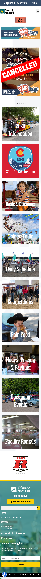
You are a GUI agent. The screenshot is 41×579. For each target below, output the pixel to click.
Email (3, 554)
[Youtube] (25, 496)
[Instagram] (19, 496)
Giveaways (7, 538)
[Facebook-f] (15, 496)
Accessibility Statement (14, 533)
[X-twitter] (22, 496)
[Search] (38, 508)
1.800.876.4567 (17, 517)
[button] (37, 11)
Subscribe (20, 565)
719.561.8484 (5, 517)
